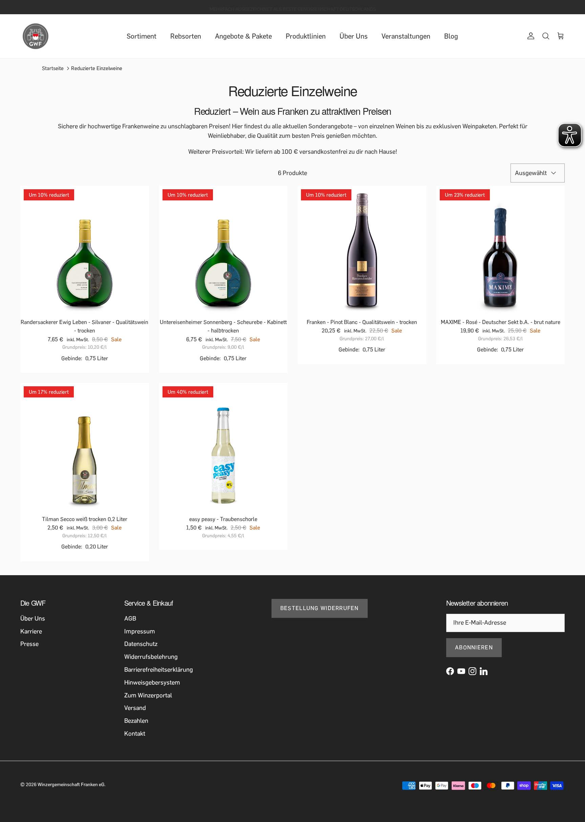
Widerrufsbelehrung (151, 657)
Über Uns (354, 36)
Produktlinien (306, 36)
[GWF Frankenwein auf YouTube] (461, 671)
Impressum (139, 631)
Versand (135, 708)
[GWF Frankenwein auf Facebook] (450, 671)
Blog (451, 36)
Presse (29, 644)
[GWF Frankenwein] (35, 36)
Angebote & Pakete (243, 36)
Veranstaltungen (406, 36)
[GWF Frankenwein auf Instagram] (472, 671)
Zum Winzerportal (148, 695)
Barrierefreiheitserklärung (158, 669)
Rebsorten (185, 36)
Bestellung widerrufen (319, 608)
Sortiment (141, 36)
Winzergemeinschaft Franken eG (71, 784)
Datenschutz (140, 644)
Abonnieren (474, 647)
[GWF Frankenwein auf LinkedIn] (484, 671)
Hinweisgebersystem (152, 682)
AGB (130, 618)
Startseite (53, 68)
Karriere (31, 631)
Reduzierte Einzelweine (96, 68)
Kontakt (134, 733)
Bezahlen (136, 720)
